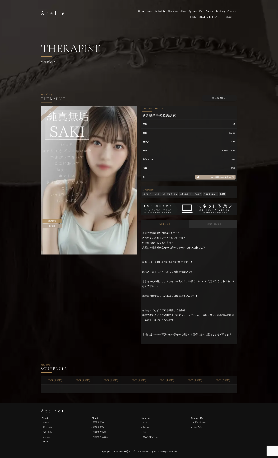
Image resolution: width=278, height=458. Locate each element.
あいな (146, 427)
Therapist (173, 11)
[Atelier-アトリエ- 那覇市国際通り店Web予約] (189, 209)
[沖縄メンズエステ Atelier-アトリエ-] (54, 12)
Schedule (160, 11)
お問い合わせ (199, 422)
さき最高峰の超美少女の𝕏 (222, 177)
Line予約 (197, 427)
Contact (231, 11)
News (150, 11)
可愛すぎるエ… (101, 422)
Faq (201, 11)
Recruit (210, 11)
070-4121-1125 (208, 17)
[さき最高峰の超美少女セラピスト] (89, 180)
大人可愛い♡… (150, 437)
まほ (145, 422)
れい (145, 432)
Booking (220, 11)
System (193, 11)
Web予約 (229, 17)
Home (141, 11)
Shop (183, 11)
